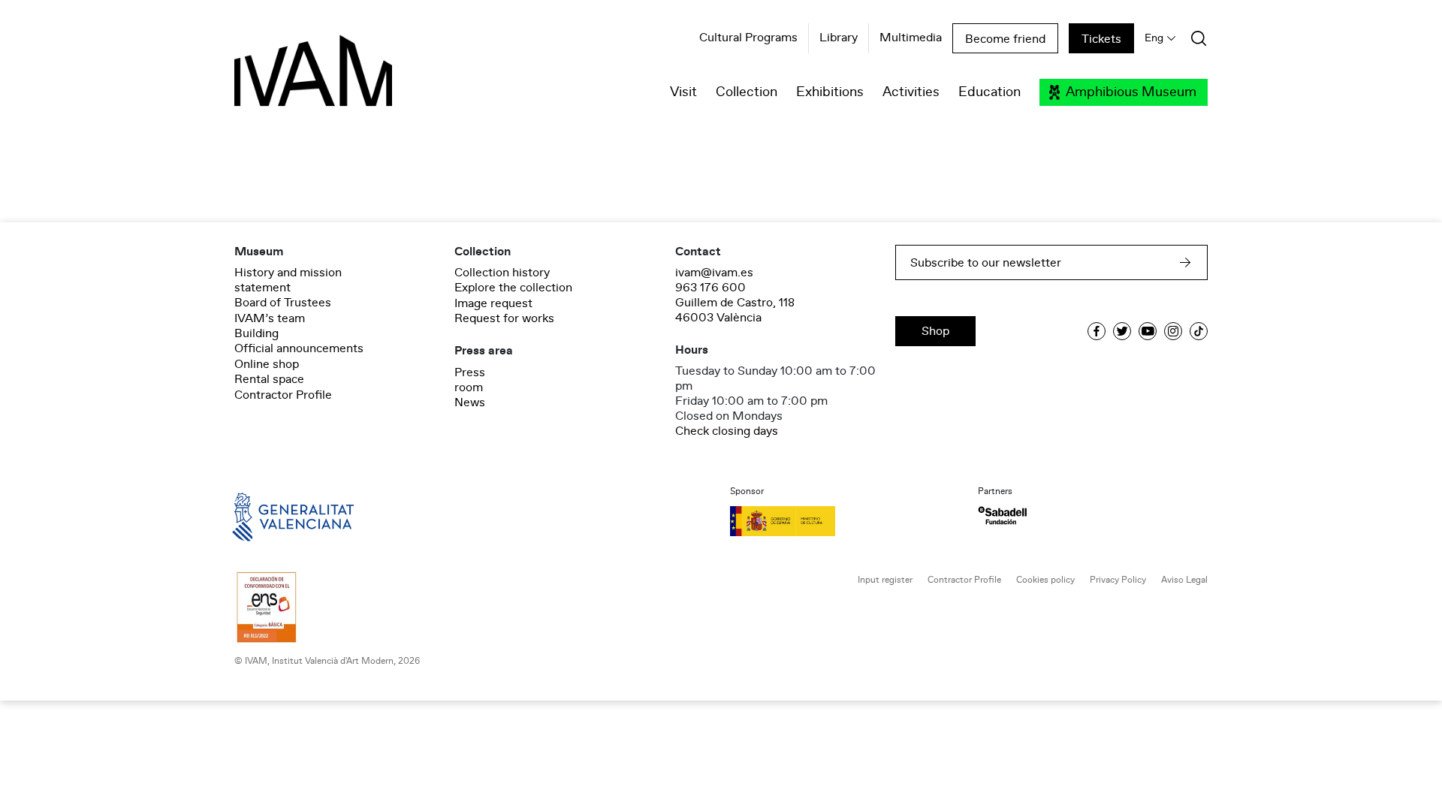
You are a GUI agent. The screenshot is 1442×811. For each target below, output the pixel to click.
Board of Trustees (282, 302)
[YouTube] (1148, 331)
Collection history (502, 272)
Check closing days (726, 431)
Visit (683, 92)
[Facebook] (1097, 331)
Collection (746, 92)
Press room (469, 380)
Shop (935, 331)
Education (989, 92)
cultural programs (748, 38)
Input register (885, 580)
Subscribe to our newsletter (985, 262)
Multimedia (910, 38)
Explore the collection (513, 287)
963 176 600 (710, 287)
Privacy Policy (1118, 580)
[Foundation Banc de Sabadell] (1002, 515)
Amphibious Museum (1131, 92)
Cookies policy (1045, 580)
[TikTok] (1199, 331)
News (469, 402)
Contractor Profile (283, 394)
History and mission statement (288, 280)
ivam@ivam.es (714, 272)
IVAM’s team (269, 318)
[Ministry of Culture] (845, 521)
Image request (493, 303)
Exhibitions (830, 92)
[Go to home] (271, 515)
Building (256, 333)
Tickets (1101, 39)
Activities (911, 92)
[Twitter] (1122, 331)
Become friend (1005, 39)
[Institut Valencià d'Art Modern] (286, 78)
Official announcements (299, 348)
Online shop (266, 364)
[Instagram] (1173, 331)
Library (838, 38)
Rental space (269, 379)
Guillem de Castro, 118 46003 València (735, 310)
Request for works (504, 318)
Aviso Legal (1184, 580)
